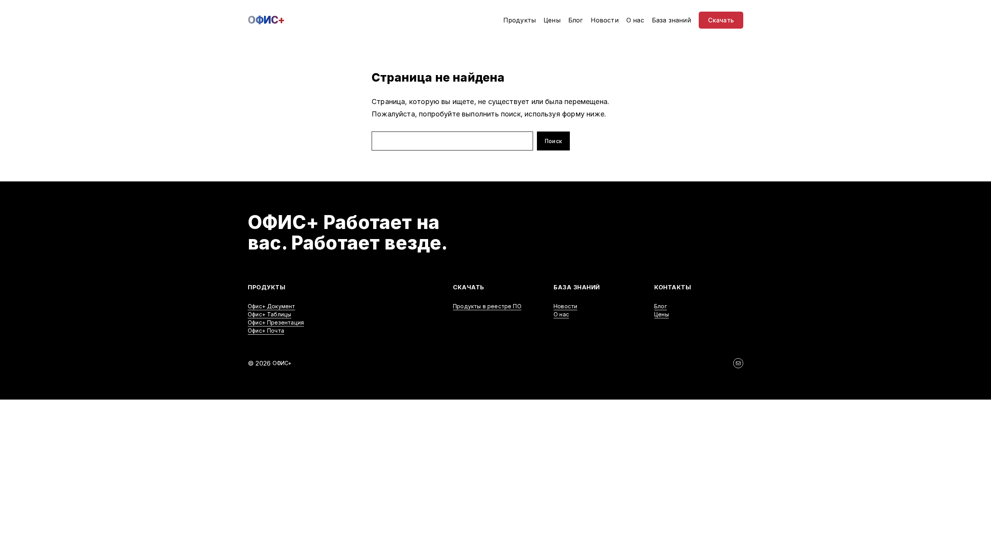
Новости (565, 306)
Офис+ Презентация (276, 322)
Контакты (672, 287)
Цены (661, 314)
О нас (561, 314)
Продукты (266, 287)
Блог (660, 306)
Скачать (468, 287)
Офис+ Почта (266, 330)
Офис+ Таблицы (269, 314)
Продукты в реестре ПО (487, 306)
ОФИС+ (266, 20)
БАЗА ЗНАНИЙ (577, 287)
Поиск (553, 141)
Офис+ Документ (271, 306)
